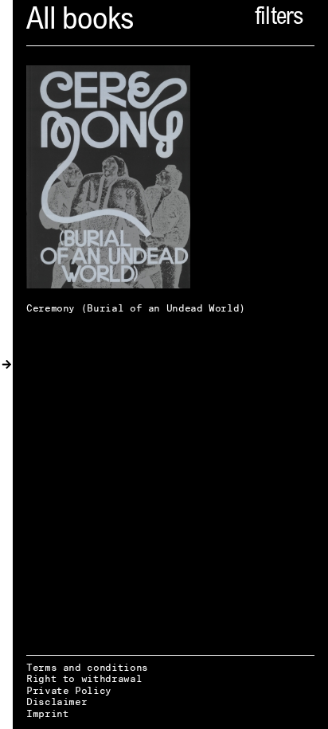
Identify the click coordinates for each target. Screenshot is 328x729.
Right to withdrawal (84, 678)
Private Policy (68, 690)
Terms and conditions (87, 667)
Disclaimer (56, 701)
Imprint (47, 713)
